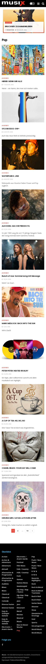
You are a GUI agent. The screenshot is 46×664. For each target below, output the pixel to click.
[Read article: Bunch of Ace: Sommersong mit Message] (23, 254)
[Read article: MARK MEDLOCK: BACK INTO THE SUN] (23, 302)
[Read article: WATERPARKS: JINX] (23, 154)
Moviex (20, 614)
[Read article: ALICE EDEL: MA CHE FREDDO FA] (23, 204)
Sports (34, 622)
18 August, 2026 (21, 30)
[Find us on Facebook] (2, 645)
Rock (34, 584)
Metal (19, 611)
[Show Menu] (38, 3)
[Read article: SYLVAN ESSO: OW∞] (23, 107)
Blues (4, 587)
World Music (37, 629)
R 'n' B (34, 571)
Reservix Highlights (36, 579)
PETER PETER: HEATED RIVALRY (15, 370)
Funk (19, 576)
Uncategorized (38, 626)
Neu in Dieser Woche (22, 626)
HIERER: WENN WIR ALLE (12, 81)
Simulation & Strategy (37, 614)
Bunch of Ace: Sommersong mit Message (21, 276)
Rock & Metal (37, 587)
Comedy (5, 601)
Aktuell (5, 569)
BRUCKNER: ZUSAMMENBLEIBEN (18, 26)
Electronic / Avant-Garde (7, 628)
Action (4, 557)
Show (34, 610)
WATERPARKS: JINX (10, 176)
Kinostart (21, 608)
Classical (5, 594)
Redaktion (10, 30)
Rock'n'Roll (36, 596)
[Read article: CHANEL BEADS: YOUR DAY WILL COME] (23, 446)
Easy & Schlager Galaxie (5, 613)
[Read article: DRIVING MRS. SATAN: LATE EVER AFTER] (23, 497)
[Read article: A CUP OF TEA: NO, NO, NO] (23, 399)
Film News (21, 566)
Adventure (6, 566)
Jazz (18, 601)
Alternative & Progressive (7, 573)
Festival (20, 562)
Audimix (8, 22)
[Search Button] (43, 3)
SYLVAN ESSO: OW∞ (10, 128)
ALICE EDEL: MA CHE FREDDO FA (16, 226)
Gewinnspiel (22, 586)
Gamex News (22, 583)
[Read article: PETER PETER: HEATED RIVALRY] (23, 349)
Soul (33, 619)
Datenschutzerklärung (17, 660)
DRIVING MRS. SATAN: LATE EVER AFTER (19, 518)
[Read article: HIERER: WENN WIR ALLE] (23, 60)
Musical (20, 618)
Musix (19, 621)
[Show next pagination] (32, 531)
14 (27, 531)
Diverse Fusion (8, 604)
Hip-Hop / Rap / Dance (22, 590)
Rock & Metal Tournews (37, 592)
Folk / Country (23, 569)
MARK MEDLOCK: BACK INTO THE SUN (18, 323)
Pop (18, 630)
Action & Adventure (6, 561)
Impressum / (6, 660)
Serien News (37, 603)
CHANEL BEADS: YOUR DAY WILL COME (19, 468)
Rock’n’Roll (36, 600)
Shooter (35, 606)
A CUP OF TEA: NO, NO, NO (13, 420)
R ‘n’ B (34, 575)
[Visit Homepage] (13, 3)
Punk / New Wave (36, 561)
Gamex (20, 579)
